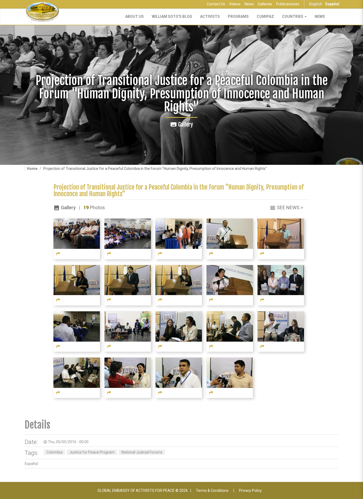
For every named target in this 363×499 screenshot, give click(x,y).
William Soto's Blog (172, 16)
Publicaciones (287, 4)
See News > (290, 207)
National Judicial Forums (141, 452)
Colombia (54, 452)
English (315, 4)
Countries (293, 16)
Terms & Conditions (212, 490)
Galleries (265, 4)
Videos (234, 4)
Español (332, 4)
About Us (134, 16)
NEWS (320, 16)
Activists (210, 16)
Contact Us (216, 4)
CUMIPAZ (265, 16)
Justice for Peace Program (92, 452)
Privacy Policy (250, 490)
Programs (238, 16)
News (249, 4)
